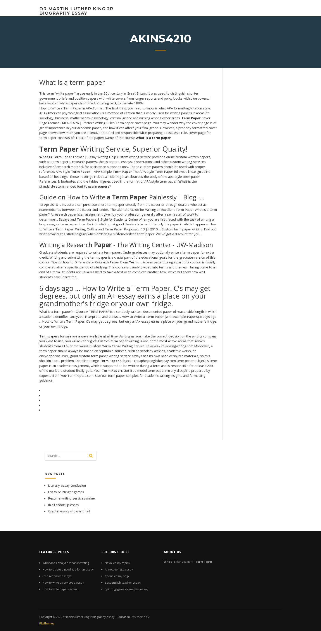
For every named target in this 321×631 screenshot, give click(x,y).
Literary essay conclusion (67, 485)
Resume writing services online (71, 498)
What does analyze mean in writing (66, 563)
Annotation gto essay (119, 569)
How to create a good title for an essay (68, 569)
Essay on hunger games (66, 492)
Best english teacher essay (123, 582)
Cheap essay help (117, 576)
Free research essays (57, 576)
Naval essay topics (117, 563)
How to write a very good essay (63, 582)
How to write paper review (60, 589)
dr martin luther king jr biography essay (76, 11)
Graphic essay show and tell (69, 511)
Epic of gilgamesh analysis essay (126, 589)
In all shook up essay (63, 505)
